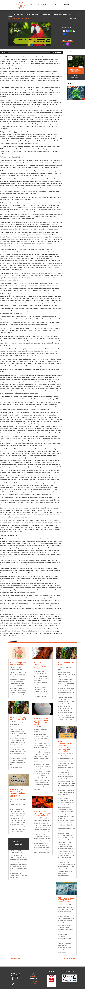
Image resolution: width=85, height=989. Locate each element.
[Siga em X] (18, 978)
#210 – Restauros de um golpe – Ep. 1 (18, 718)
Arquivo (56, 5)
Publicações (43, 5)
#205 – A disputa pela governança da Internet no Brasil (42, 813)
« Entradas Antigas (14, 958)
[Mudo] (56, 52)
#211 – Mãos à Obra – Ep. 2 (66, 664)
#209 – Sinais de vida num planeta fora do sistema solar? (41, 721)
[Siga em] (18, 984)
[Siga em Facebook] (12, 978)
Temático (19, 669)
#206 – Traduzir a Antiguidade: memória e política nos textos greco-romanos (17, 793)
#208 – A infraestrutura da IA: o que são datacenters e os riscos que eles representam (66, 746)
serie (11, 724)
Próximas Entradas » (70, 958)
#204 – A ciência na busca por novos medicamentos (66, 900)
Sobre (66, 5)
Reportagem (21, 722)
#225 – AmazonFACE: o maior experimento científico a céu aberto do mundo (76, 79)
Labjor (30, 981)
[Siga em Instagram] (12, 984)
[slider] (59, 52)
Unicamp (33, 984)
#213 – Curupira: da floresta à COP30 (18, 664)
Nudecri (35, 981)
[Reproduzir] (2, 52)
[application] (31, 52)
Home (31, 5)
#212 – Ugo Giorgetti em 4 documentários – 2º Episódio (42, 665)
